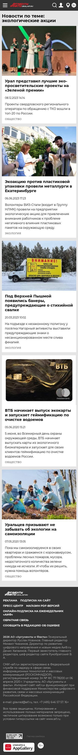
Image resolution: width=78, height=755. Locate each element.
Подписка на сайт (35, 600)
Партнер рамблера (36, 736)
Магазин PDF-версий (42, 606)
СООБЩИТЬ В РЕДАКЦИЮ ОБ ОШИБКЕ (31, 625)
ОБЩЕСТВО (13, 119)
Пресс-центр (13, 606)
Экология (13, 233)
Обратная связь (16, 620)
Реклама (10, 600)
